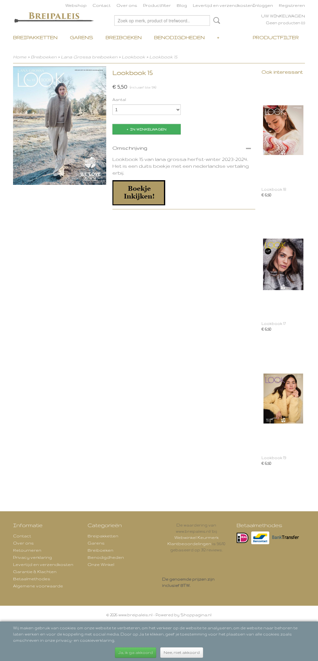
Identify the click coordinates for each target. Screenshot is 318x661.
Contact (102, 5)
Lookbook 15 (163, 56)
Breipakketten (35, 37)
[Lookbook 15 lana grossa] (59, 125)
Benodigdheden (179, 37)
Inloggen (263, 5)
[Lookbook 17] (283, 264)
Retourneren (27, 550)
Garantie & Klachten (35, 571)
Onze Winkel (101, 564)
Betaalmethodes (31, 579)
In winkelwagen (148, 129)
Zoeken (215, 20)
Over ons (126, 5)
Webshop (76, 5)
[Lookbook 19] (283, 398)
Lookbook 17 (273, 323)
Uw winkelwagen (283, 16)
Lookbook (133, 56)
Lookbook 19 (273, 458)
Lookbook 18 (273, 189)
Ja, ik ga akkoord (135, 652)
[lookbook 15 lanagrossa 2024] (138, 192)
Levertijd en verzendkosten (223, 5)
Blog (182, 5)
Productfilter (157, 5)
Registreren (292, 5)
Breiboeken (124, 37)
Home (19, 56)
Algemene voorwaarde (38, 586)
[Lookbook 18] (283, 130)
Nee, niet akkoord (182, 652)
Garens (81, 37)
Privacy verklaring (32, 557)
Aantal (119, 100)
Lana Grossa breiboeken (89, 56)
